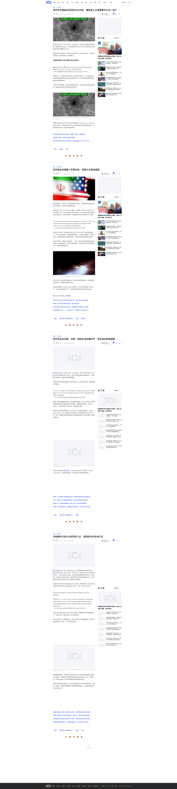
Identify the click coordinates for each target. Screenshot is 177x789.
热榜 (67, 2)
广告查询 (68, 786)
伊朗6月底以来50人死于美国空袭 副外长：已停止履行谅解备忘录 (71, 715)
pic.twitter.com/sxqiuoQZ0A (73, 69)
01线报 (52, 786)
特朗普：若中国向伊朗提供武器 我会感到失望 (66, 303)
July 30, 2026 (81, 228)
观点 (99, 2)
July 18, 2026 (81, 608)
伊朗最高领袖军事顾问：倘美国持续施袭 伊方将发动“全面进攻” (71, 722)
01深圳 (104, 2)
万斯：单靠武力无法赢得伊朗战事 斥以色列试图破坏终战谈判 (70, 500)
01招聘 (63, 786)
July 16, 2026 (81, 397)
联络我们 (84, 786)
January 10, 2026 (82, 71)
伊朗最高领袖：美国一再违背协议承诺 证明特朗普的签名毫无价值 (71, 712)
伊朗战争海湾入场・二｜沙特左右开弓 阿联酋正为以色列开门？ (71, 310)
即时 (63, 2)
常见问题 (78, 786)
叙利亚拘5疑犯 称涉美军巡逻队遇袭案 (64, 137)
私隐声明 (89, 786)
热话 (91, 2)
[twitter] (116, 786)
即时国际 (59, 7)
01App (73, 786)
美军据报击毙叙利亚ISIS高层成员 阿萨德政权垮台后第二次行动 (71, 141)
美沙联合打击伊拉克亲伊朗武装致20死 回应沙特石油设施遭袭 (70, 300)
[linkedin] (112, 786)
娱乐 (59, 2)
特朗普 (77, 2)
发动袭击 (67, 470)
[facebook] (102, 786)
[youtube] (109, 786)
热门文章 (101, 38)
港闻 (82, 2)
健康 (95, 2)
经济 (86, 2)
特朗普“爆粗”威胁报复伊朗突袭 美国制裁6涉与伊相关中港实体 (70, 307)
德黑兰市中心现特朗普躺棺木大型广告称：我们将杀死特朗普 (70, 503)
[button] (116, 14)
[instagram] (106, 786)
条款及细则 (95, 786)
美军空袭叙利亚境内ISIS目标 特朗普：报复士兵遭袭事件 (69, 134)
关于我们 (58, 786)
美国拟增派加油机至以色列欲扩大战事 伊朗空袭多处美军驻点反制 (71, 719)
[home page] (48, 2)
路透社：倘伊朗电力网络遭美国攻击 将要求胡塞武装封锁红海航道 (71, 496)
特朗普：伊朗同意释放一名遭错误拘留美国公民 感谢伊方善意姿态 (71, 506)
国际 (54, 2)
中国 (72, 2)
